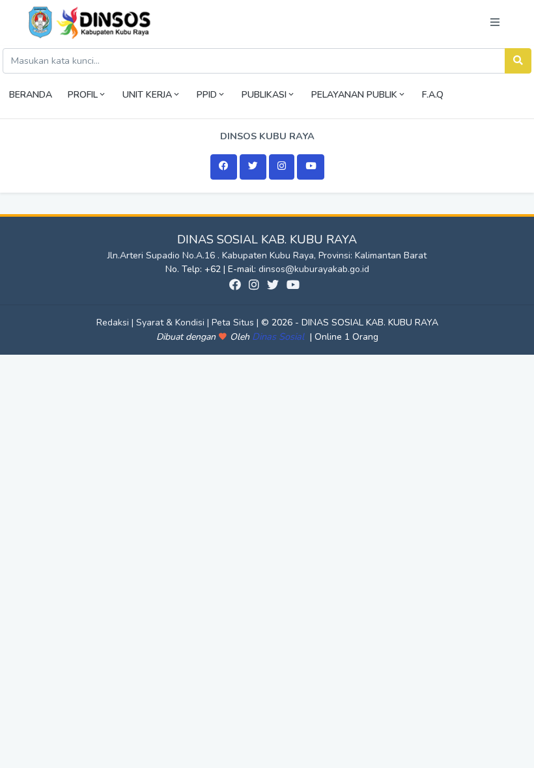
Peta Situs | (236, 322)
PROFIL (83, 95)
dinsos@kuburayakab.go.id (314, 269)
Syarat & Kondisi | (174, 322)
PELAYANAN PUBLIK (354, 95)
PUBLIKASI (264, 95)
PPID (207, 95)
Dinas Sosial (279, 336)
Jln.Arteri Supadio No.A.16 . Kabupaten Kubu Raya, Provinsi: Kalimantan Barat (267, 255)
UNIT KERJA (147, 95)
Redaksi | (116, 322)
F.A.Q (432, 95)
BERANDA (30, 95)
